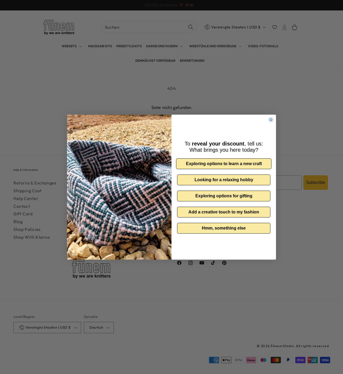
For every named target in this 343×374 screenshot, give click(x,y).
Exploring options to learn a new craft (224, 163)
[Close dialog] (271, 120)
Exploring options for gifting (223, 196)
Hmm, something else (224, 228)
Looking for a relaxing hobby (224, 179)
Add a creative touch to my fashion (223, 212)
